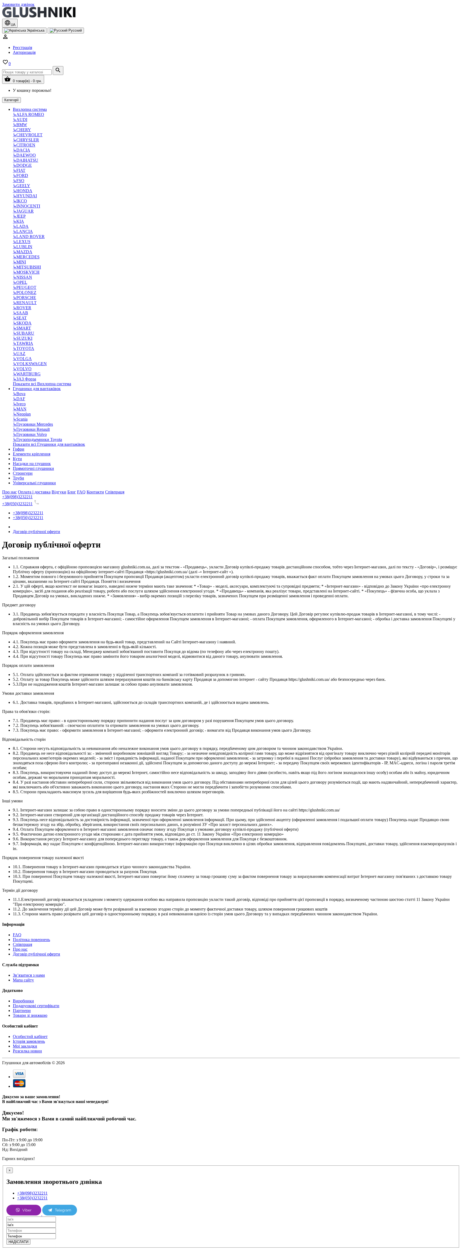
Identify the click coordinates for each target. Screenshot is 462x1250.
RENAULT (25, 302)
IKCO (20, 201)
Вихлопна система (30, 109)
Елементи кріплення (31, 454)
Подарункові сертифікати (36, 1005)
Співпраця (22, 944)
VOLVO (22, 369)
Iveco (19, 404)
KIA (18, 221)
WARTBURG (27, 374)
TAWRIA (23, 343)
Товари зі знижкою (30, 1015)
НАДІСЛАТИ (18, 1242)
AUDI (20, 119)
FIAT (19, 170)
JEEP (19, 216)
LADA (21, 226)
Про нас (20, 949)
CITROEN (24, 145)
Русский (74, 30)
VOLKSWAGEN (30, 363)
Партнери (22, 1010)
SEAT (20, 318)
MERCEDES (26, 257)
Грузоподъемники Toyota (37, 439)
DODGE (22, 165)
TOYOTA (23, 348)
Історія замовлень (29, 1041)
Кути (17, 458)
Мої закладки (25, 1046)
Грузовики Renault (31, 429)
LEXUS (21, 241)
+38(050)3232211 (17, 503)
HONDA (22, 190)
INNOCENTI (26, 206)
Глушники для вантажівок (37, 388)
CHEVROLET (28, 135)
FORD (20, 175)
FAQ (17, 934)
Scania (20, 419)
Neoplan (22, 414)
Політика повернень (31, 939)
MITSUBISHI (27, 267)
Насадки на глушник (32, 463)
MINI (19, 262)
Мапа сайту (23, 980)
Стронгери (23, 473)
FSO (18, 180)
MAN (19, 409)
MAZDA (22, 252)
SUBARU (23, 333)
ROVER (22, 307)
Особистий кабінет (30, 1036)
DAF (19, 398)
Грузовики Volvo (30, 434)
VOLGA (22, 358)
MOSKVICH (26, 272)
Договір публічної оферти (36, 531)
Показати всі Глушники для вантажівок (49, 444)
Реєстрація (22, 47)
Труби (18, 478)
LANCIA (23, 231)
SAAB (20, 313)
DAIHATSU (25, 160)
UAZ (19, 353)
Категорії (11, 100)
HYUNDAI (25, 196)
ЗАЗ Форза (24, 379)
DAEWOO (24, 155)
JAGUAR (23, 211)
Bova (19, 393)
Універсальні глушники (34, 483)
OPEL (20, 282)
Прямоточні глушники (33, 468)
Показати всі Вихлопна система (42, 384)
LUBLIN (22, 246)
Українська (35, 30)
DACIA (21, 150)
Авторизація (24, 52)
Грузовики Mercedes (33, 424)
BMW (20, 124)
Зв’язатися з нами (29, 975)
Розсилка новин (27, 1051)
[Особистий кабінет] (5, 38)
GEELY (21, 185)
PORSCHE (24, 297)
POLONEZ (24, 292)
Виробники (23, 1001)
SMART (22, 328)
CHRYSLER (26, 140)
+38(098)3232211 (17, 496)
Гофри (18, 449)
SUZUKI (22, 338)
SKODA (22, 323)
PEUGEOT (24, 287)
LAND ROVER (29, 236)
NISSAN (22, 277)
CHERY (22, 129)
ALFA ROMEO (28, 114)
